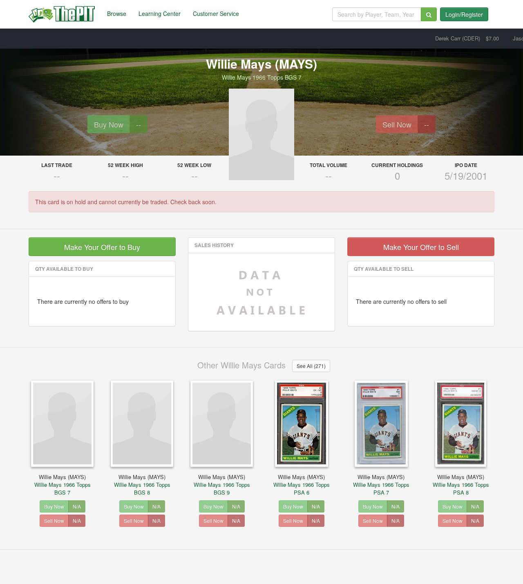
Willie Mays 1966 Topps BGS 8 (142, 484)
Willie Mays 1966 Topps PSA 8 (461, 484)
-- (138, 124)
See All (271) (311, 365)
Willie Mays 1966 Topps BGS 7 (62, 484)
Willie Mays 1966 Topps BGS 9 (222, 484)
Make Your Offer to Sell (421, 246)
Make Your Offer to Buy (102, 246)
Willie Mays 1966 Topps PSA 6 (301, 484)
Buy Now (108, 124)
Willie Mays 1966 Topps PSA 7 (381, 484)
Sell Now (396, 124)
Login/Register (464, 14)
